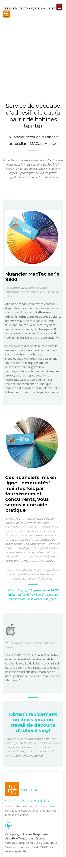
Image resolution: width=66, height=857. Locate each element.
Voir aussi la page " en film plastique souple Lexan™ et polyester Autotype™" (33, 594)
